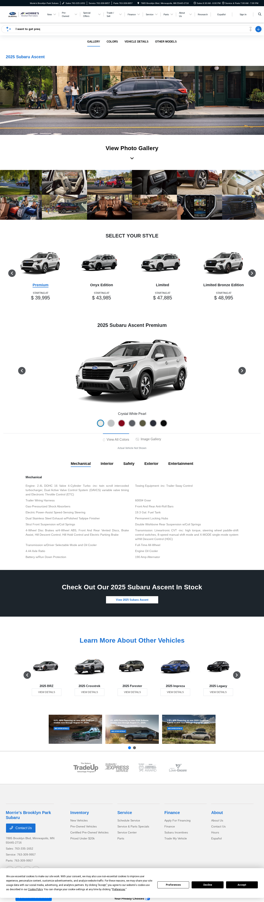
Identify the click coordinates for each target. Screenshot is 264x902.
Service (124, 812)
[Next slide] (134, 747)
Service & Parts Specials (133, 826)
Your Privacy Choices (129, 898)
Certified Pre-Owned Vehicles (89, 832)
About (217, 812)
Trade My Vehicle (175, 838)
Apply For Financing (177, 820)
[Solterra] (132, 729)
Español (216, 838)
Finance (172, 812)
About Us (217, 820)
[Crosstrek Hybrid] (189, 729)
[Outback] (75, 729)
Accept (242, 884)
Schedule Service (128, 820)
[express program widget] (116, 767)
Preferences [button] (118, 889)
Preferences (173, 884)
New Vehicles (79, 820)
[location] (138, 3)
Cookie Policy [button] (35, 889)
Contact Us (23, 828)
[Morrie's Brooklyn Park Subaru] (24, 14)
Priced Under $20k (82, 838)
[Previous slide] (129, 747)
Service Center (127, 832)
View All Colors (117, 439)
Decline (207, 884)
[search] (259, 14)
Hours (215, 832)
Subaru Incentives (176, 832)
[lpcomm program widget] (147, 767)
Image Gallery (150, 439)
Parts (120, 838)
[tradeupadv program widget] (85, 767)
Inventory (79, 812)
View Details (46, 692)
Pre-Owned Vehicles (83, 826)
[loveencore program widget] (178, 767)
